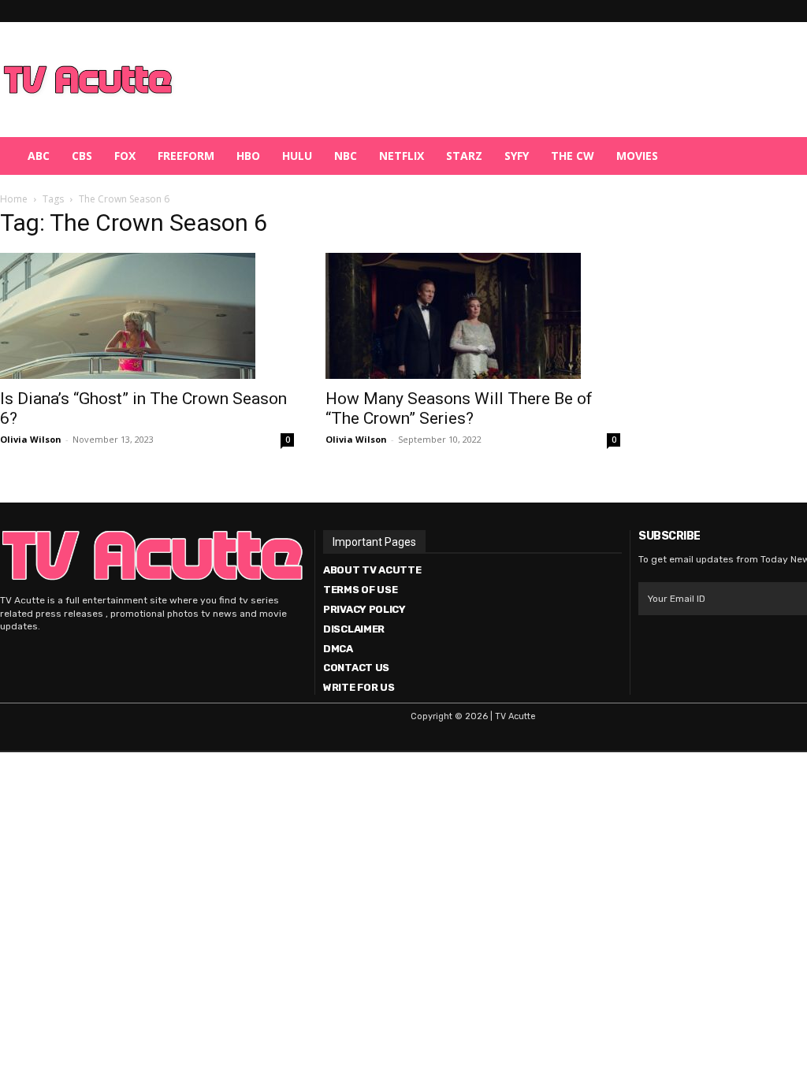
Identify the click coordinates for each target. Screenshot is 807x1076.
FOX (125, 155)
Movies (637, 155)
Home (14, 199)
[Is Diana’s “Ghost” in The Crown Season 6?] (147, 316)
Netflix (401, 155)
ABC (39, 155)
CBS (82, 155)
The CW (572, 155)
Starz (464, 155)
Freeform (186, 155)
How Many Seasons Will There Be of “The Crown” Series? (459, 408)
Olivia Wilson (30, 439)
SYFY (516, 155)
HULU (297, 155)
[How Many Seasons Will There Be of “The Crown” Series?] (472, 316)
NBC (345, 155)
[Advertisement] (485, 79)
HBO (248, 155)
